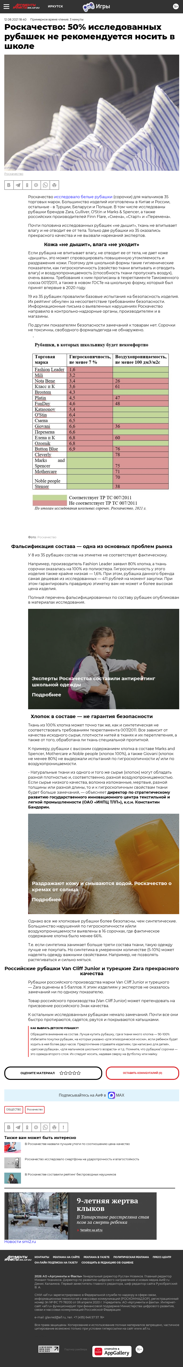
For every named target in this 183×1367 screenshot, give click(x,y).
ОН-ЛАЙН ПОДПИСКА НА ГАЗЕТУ (56, 1262)
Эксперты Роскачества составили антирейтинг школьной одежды (93, 682)
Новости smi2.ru (20, 1241)
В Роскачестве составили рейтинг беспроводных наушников (70, 1174)
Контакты (42, 1257)
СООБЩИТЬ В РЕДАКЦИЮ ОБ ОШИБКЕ (107, 1262)
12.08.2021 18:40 (15, 19)
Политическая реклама (131, 1257)
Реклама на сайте (66, 1257)
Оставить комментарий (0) (142, 1073)
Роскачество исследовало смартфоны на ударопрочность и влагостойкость (82, 1159)
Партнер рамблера (75, 1349)
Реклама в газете (97, 1257)
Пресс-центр (162, 1257)
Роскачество (13, 174)
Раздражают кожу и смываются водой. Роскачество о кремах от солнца (102, 886)
